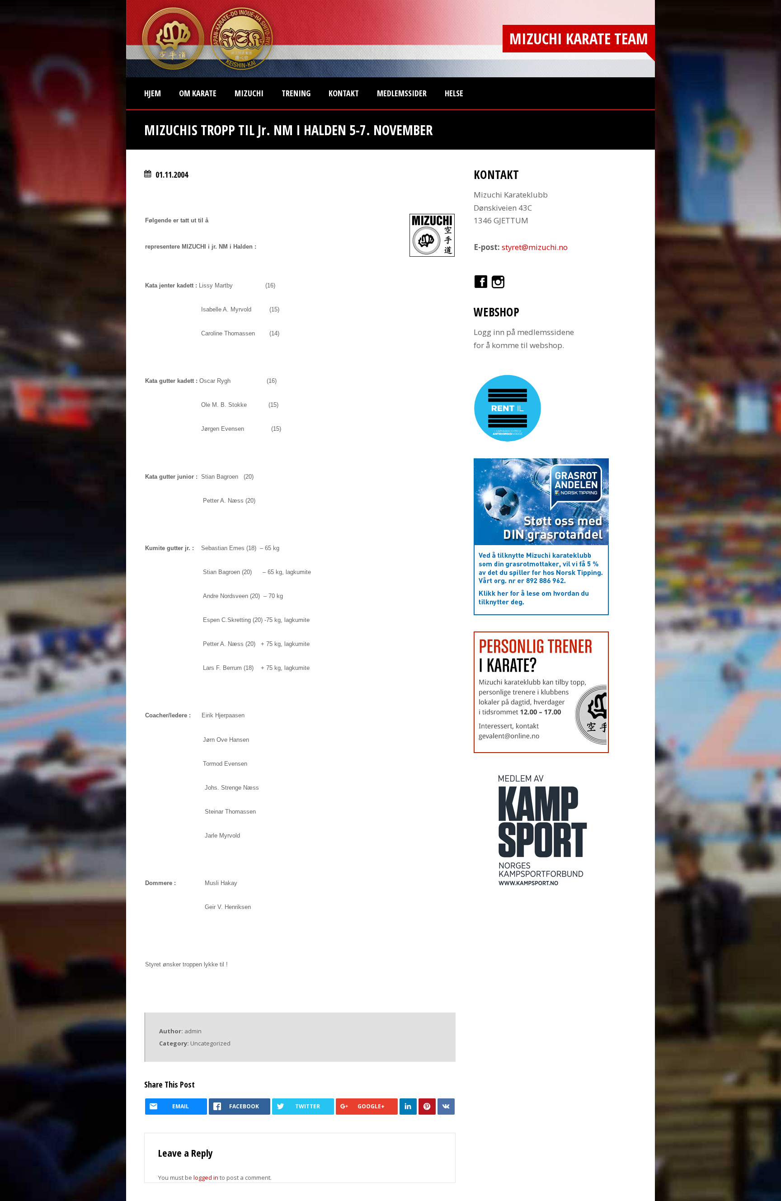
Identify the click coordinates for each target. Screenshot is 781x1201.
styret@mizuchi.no (535, 247)
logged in (205, 1177)
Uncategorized (210, 1043)
